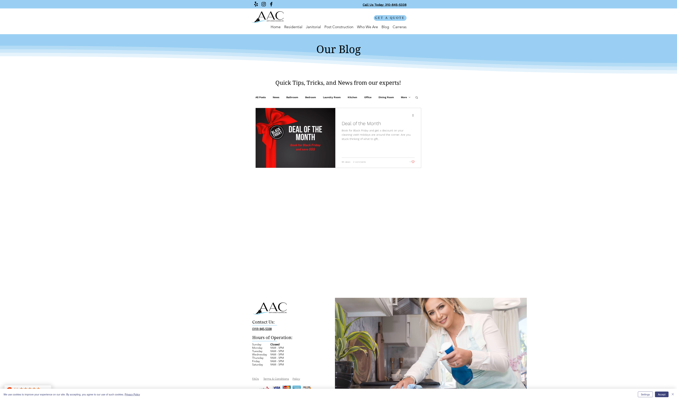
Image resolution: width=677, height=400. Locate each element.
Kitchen (352, 97)
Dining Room (386, 97)
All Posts (260, 97)
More (404, 97)
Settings (645, 394)
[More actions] (414, 115)
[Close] (673, 394)
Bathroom (292, 97)
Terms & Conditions (276, 378)
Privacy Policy (132, 394)
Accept (662, 394)
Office (367, 97)
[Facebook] (271, 4)
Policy (296, 378)
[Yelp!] (256, 4)
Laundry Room (332, 97)
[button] (416, 98)
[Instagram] (264, 4)
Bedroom (310, 97)
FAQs (255, 378)
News (276, 97)
